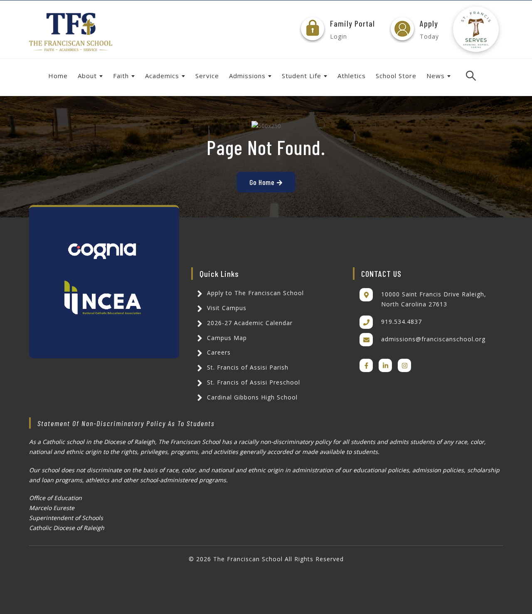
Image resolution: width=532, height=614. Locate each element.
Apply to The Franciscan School (254, 293)
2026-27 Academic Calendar (249, 323)
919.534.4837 (401, 321)
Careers (218, 352)
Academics (162, 76)
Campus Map (226, 338)
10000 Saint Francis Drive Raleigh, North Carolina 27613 (433, 299)
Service (207, 76)
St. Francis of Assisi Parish (246, 367)
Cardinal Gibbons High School (251, 397)
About (87, 76)
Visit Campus (225, 308)
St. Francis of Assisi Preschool (252, 382)
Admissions (247, 76)
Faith (121, 76)
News (435, 76)
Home (58, 76)
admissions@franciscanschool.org (433, 339)
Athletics (351, 76)
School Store (396, 76)
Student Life (301, 76)
